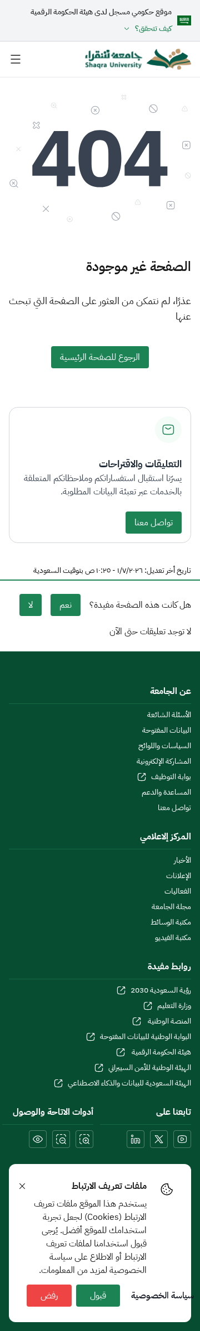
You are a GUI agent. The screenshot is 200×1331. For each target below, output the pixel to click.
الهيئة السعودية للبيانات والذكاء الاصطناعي (129, 1083)
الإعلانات (178, 875)
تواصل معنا (153, 522)
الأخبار (182, 860)
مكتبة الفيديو (173, 937)
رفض (49, 1295)
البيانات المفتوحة (166, 730)
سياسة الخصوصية (162, 1295)
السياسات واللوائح (164, 745)
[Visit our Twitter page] (159, 1139)
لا (30, 605)
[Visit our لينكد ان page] (135, 1139)
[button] (101, 28)
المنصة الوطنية (168, 1021)
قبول (98, 1295)
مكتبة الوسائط (171, 922)
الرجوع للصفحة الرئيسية (100, 357)
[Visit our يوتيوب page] (182, 1139)
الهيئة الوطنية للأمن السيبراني (149, 1067)
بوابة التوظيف (171, 776)
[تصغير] (61, 1139)
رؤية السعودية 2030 (161, 990)
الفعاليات (177, 891)
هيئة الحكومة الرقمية (160, 1052)
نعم (65, 605)
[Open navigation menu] (15, 59)
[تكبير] (84, 1139)
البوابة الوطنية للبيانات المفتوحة (145, 1036)
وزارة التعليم (174, 1005)
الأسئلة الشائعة (169, 715)
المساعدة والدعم (166, 792)
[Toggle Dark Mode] (38, 1139)
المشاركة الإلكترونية (164, 761)
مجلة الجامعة (171, 906)
